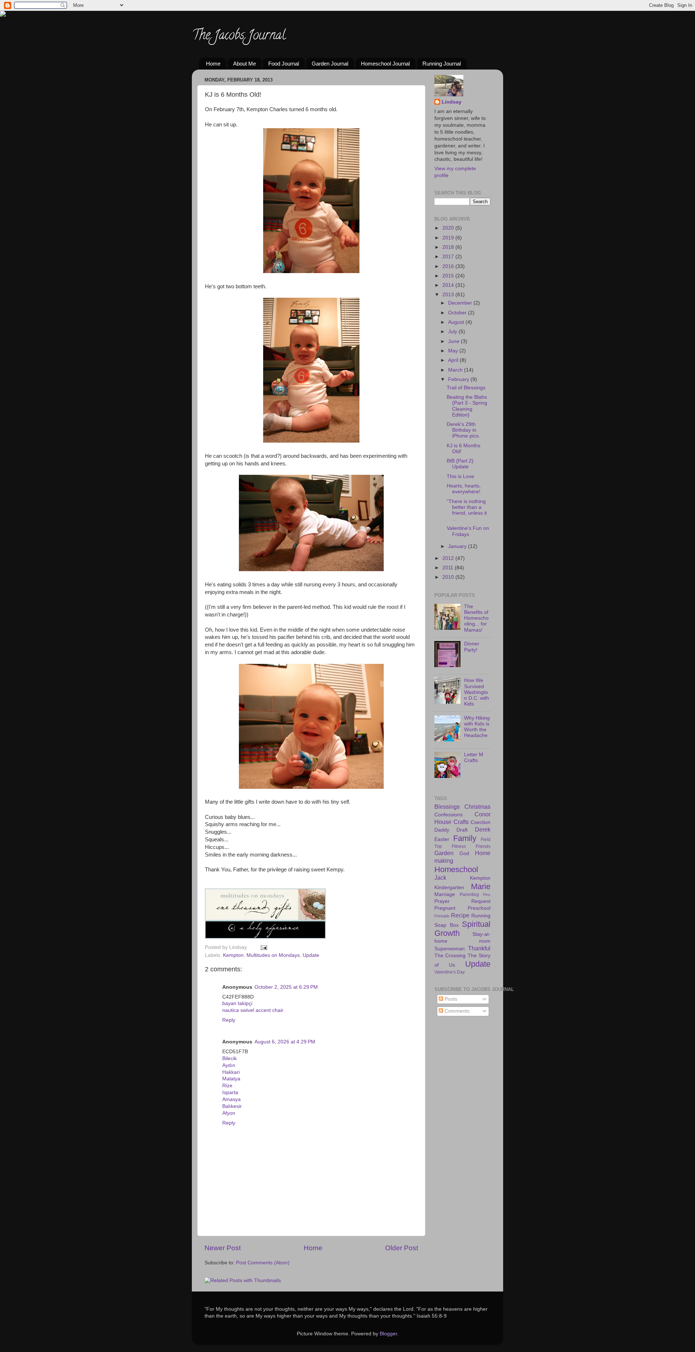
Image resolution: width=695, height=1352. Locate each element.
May (453, 350)
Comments (456, 1011)
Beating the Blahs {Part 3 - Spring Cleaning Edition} (467, 406)
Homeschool (456, 869)
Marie (480, 886)
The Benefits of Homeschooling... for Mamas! (476, 618)
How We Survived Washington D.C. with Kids (476, 692)
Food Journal (283, 63)
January (458, 546)
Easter (441, 839)
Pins (486, 894)
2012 (448, 558)
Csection (480, 822)
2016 (448, 266)
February (459, 379)
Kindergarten (449, 887)
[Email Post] (262, 947)
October (458, 312)
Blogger (388, 1333)
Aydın (228, 1065)
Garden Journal (330, 63)
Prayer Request (462, 901)
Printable (442, 916)
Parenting (469, 894)
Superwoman (449, 948)
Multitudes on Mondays (273, 955)
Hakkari (231, 1072)
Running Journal (441, 63)
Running (480, 915)
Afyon (228, 1113)
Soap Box (446, 925)
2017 (448, 256)
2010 (448, 577)
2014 (448, 285)
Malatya (231, 1078)
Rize (227, 1085)
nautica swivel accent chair (252, 1010)
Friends (483, 846)
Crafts (461, 822)
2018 (448, 247)
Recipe (460, 915)
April (454, 360)
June (454, 341)
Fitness (459, 846)
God (464, 853)
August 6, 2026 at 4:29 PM (284, 1042)
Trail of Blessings (466, 387)
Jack (440, 877)
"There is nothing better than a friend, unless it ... (467, 510)
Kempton (233, 955)
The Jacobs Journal (239, 36)
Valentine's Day (449, 972)
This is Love (460, 476)
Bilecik (229, 1058)
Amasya (231, 1099)
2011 (448, 567)
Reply (228, 1020)
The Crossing (450, 955)
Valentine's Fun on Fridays (468, 531)
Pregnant (444, 908)
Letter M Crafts (473, 757)
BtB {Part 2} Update (460, 463)
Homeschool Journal (385, 63)
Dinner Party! (471, 646)
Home (213, 63)
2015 (448, 276)
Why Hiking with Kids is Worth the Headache (477, 726)
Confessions (448, 814)
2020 (448, 228)
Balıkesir (232, 1106)
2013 (448, 294)
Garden (444, 853)
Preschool (479, 908)
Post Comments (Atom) (263, 1262)
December (460, 303)
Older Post (401, 1248)
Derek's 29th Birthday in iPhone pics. (463, 430)
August (457, 322)
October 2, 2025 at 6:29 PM (286, 987)
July (453, 331)
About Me (244, 63)
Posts (450, 999)
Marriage (444, 894)
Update (311, 955)
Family (464, 838)
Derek (482, 829)
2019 (448, 237)
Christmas (477, 806)
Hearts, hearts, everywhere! (464, 488)
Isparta (230, 1092)
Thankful (479, 948)
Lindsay (452, 102)
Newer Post (223, 1248)
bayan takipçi (237, 1003)
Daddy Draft (451, 830)
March (456, 370)
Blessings (447, 806)
